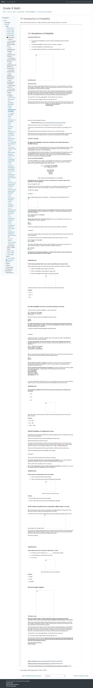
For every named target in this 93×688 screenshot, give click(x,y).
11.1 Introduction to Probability (44, 12)
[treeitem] (9, 21)
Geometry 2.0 (10, 28)
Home (4, 12)
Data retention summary (12, 684)
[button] (66, 2)
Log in (89, 1)
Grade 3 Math (10, 30)
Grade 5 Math (10, 33)
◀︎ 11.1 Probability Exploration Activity (31, 676)
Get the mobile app (11, 686)
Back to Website (11, 1)
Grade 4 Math (10, 31)
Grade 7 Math (10, 251)
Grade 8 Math (10, 252)
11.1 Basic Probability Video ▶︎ (80, 676)
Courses (9, 12)
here (36, 22)
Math (14, 12)
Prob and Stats (11, 258)
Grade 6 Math (20, 12)
